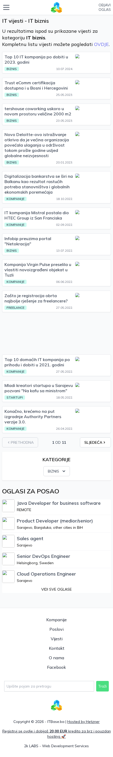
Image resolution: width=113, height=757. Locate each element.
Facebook (56, 667)
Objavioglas (105, 7)
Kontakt (56, 648)
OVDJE (101, 44)
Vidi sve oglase (56, 589)
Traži (102, 686)
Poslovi (56, 629)
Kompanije (56, 619)
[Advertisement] (56, 333)
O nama (56, 657)
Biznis (53, 471)
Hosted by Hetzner (83, 721)
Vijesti (57, 638)
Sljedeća (93, 442)
